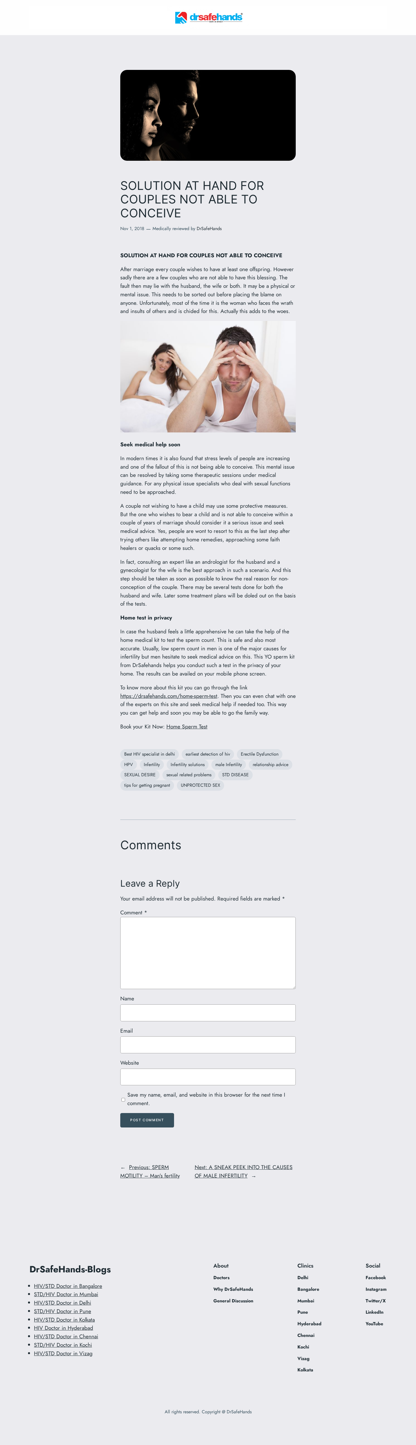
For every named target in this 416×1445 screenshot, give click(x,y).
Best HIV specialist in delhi (149, 754)
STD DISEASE (235, 774)
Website (129, 1063)
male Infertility (228, 764)
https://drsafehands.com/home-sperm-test (168, 696)
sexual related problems (188, 774)
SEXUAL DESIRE (140, 774)
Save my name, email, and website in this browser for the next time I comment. (206, 1099)
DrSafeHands (209, 228)
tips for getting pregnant (147, 785)
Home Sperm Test (186, 726)
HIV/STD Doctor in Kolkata (64, 1320)
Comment (133, 912)
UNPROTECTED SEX (200, 785)
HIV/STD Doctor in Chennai (66, 1336)
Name (127, 998)
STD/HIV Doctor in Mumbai (66, 1294)
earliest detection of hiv (208, 754)
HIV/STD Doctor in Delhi (62, 1303)
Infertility (152, 764)
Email (126, 1031)
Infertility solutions (188, 764)
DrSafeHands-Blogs (70, 1269)
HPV (128, 764)
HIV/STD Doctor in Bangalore (68, 1286)
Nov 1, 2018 (132, 228)
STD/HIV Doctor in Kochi (63, 1345)
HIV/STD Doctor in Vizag (63, 1353)
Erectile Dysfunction (259, 754)
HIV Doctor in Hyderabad (63, 1328)
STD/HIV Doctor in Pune (62, 1311)
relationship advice (270, 764)
